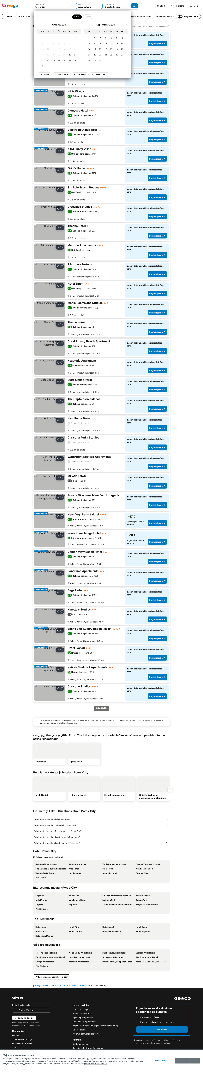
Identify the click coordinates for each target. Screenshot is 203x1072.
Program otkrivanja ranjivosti (86, 1034)
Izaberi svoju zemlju (21, 1005)
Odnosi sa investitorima (22, 1043)
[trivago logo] (10, 6)
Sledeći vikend (101, 74)
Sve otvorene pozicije (22, 1039)
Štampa (15, 1047)
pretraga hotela (40, 985)
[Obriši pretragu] (71, 5)
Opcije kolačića (80, 1030)
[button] (54, 6)
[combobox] (54, 5)
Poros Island (86, 985)
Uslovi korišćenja (80, 1009)
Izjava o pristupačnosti (83, 1017)
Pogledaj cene (156, 43)
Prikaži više (40, 877)
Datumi (77, 17)
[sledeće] (126, 24)
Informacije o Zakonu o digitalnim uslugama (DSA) (95, 1025)
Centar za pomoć (80, 1044)
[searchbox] (54, 6)
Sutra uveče (63, 74)
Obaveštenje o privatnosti (84, 1021)
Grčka (65, 985)
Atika (73, 985)
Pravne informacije (81, 1013)
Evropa (54, 985)
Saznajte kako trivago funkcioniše (88, 1048)
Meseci (88, 17)
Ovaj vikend (81, 74)
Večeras (45, 74)
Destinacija (39, 4)
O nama (15, 1035)
